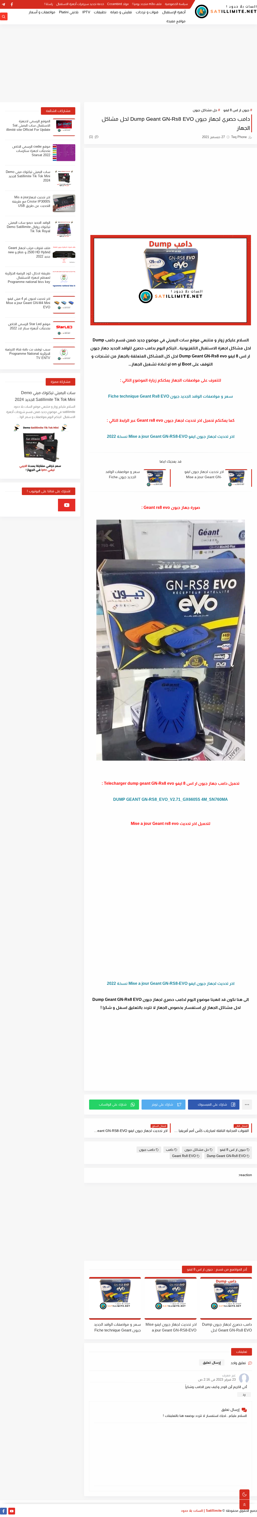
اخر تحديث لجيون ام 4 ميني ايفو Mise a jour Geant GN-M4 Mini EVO (28, 303)
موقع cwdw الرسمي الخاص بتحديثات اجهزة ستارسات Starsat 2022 (31, 151)
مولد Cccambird (118, 4)
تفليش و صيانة (121, 12)
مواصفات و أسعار (42, 12)
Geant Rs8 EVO (184, 1156)
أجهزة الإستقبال (173, 12)
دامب (169, 1149)
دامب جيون (147, 1149)
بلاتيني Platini (69, 12)
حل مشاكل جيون (205, 110)
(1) (91, 137)
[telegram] (3, 4)
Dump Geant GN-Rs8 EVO (226, 1156)
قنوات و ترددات (147, 12)
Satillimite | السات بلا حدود (201, 1510)
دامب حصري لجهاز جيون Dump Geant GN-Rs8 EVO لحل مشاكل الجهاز (227, 1327)
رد (244, 1394)
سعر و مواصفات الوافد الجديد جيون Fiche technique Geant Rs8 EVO (122, 474)
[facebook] (11, 4)
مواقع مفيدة (175, 21)
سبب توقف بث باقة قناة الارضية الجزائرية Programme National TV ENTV (27, 353)
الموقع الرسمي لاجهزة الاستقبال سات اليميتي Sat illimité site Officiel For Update (28, 125)
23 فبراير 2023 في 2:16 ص (217, 1379)
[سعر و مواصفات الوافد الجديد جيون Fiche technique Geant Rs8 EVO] (115, 1298)
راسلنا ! (48, 4)
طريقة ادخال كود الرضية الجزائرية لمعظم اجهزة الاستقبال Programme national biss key (27, 277)
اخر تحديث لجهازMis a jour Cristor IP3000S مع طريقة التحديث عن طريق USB (31, 201)
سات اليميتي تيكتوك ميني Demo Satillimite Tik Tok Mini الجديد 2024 (28, 176)
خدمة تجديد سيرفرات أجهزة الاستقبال (80, 4)
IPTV (86, 12)
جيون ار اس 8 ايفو (236, 110)
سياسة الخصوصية (176, 4)
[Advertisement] (128, 63)
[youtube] (66, 505)
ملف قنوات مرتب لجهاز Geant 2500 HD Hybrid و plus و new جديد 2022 (29, 252)
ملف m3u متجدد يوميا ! (147, 4)
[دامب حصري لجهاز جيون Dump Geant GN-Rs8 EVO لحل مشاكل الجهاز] (226, 1298)
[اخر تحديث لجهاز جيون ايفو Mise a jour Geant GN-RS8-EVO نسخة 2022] (170, 1298)
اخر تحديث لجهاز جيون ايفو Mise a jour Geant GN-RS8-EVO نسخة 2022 (204, 474)
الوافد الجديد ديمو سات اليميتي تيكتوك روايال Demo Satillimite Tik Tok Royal (28, 227)
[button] (213, 1105)
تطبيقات (100, 12)
